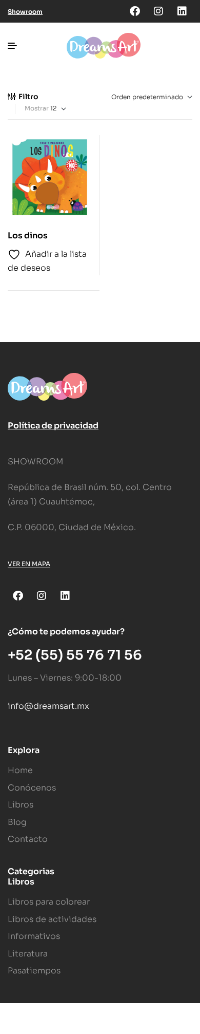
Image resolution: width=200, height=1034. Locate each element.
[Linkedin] (182, 11)
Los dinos (28, 235)
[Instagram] (158, 11)
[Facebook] (135, 11)
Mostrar (37, 108)
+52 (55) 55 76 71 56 (75, 655)
